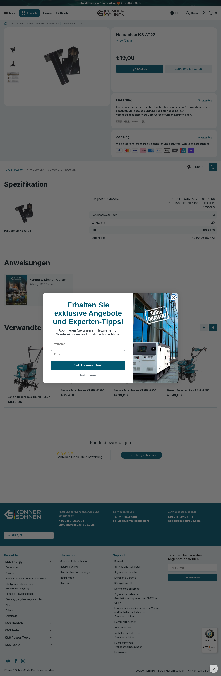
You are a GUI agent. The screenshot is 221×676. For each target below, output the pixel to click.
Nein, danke (88, 375)
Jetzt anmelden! (88, 365)
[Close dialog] (173, 297)
